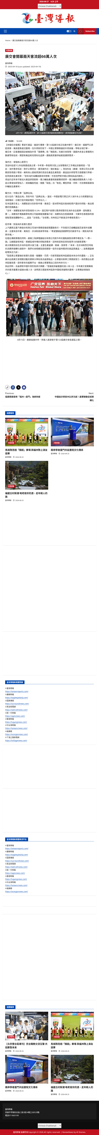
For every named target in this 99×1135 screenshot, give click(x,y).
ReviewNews (67, 1132)
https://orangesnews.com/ (16, 734)
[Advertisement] (49, 365)
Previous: (22, 395)
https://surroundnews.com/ (17, 703)
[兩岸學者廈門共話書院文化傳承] (72, 432)
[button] (5, 31)
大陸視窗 (9, 50)
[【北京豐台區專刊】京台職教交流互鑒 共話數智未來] (26, 1026)
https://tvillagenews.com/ (16, 740)
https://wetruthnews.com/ (16, 710)
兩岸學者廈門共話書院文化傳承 (67, 450)
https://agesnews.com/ (15, 716)
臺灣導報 (8, 63)
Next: (74, 396)
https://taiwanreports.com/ (16, 691)
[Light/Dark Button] (69, 31)
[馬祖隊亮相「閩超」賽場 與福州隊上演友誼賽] (26, 432)
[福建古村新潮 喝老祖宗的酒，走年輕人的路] (26, 475)
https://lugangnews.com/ (16, 722)
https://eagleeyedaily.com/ (16, 697)
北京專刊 (11, 1037)
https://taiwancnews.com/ (16, 728)
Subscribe (89, 31)
